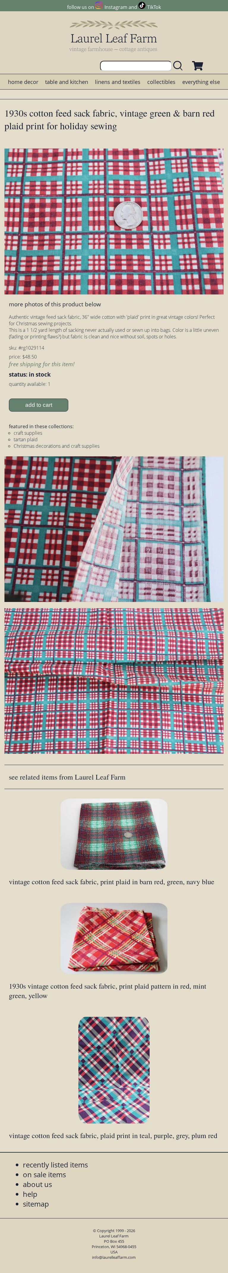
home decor (23, 81)
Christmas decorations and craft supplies (56, 446)
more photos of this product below (55, 304)
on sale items (44, 1174)
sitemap (36, 1204)
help (30, 1194)
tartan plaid (26, 439)
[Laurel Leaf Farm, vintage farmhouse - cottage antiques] (114, 36)
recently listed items (55, 1165)
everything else (201, 81)
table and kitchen (66, 81)
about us (37, 1184)
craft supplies (28, 433)
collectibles (161, 81)
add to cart (38, 405)
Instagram (115, 7)
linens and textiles (117, 81)
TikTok (154, 7)
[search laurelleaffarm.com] (179, 66)
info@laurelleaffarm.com (114, 1257)
